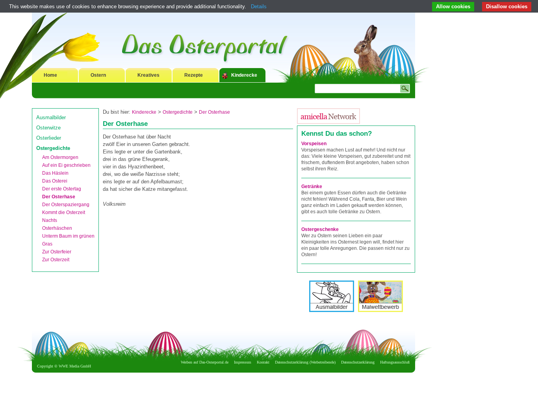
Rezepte (193, 75)
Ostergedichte (53, 148)
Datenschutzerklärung (358, 362)
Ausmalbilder (51, 117)
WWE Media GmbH (75, 366)
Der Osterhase (58, 196)
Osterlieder (48, 138)
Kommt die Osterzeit (63, 212)
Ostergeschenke (320, 229)
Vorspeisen (314, 143)
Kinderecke (244, 75)
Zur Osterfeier (56, 252)
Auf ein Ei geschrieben (66, 165)
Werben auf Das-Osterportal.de (204, 362)
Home (50, 75)
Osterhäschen (57, 228)
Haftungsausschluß (395, 362)
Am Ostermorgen (60, 157)
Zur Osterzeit (55, 259)
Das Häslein (55, 173)
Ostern (98, 75)
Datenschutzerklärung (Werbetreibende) (305, 362)
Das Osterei (54, 181)
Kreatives (148, 75)
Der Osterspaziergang (65, 204)
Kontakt (263, 362)
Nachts (49, 220)
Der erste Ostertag (61, 189)
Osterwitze (48, 128)
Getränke (311, 186)
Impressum (242, 362)
